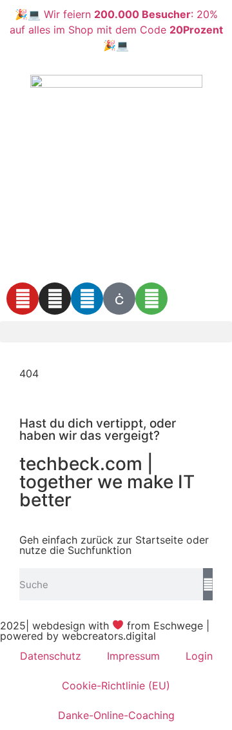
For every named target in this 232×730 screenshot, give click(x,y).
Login (199, 655)
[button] (116, 331)
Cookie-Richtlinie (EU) (116, 685)
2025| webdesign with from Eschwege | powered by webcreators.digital (104, 630)
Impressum (133, 655)
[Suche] (208, 584)
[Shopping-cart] (151, 298)
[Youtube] (22, 298)
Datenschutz (50, 655)
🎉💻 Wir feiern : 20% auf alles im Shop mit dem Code (116, 30)
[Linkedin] (87, 298)
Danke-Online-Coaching (116, 715)
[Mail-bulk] (119, 298)
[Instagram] (55, 298)
